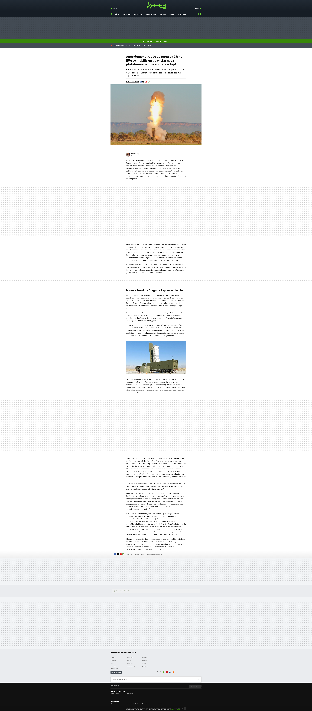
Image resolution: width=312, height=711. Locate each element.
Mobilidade (182, 14)
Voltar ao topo (194, 686)
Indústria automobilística (115, 667)
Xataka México (130, 693)
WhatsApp (201, 14)
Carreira (172, 14)
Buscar (198, 679)
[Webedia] (115, 686)
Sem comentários (133, 81)
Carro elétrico (136, 45)
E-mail (149, 82)
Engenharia (145, 657)
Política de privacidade (132, 704)
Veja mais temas (116, 672)
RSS (173, 671)
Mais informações (175, 709)
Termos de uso (146, 704)
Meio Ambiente (151, 14)
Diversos (137, 554)
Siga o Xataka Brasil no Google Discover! (155, 41)
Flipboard (146, 82)
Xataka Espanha (115, 693)
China (143, 554)
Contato (160, 704)
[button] (135, 154)
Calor (143, 45)
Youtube (167, 671)
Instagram (198, 14)
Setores (129, 660)
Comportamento (131, 667)
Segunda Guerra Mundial (155, 554)
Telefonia (162, 14)
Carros (144, 663)
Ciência (117, 14)
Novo (197, 8)
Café (126, 45)
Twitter (143, 82)
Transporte (130, 663)
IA (129, 45)
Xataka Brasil (156, 5)
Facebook (141, 82)
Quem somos (114, 704)
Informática (138, 14)
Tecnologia (127, 14)
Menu (115, 8)
